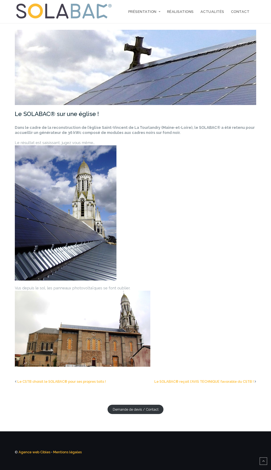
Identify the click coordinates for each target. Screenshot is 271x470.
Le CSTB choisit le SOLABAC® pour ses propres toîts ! (61, 382)
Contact (240, 12)
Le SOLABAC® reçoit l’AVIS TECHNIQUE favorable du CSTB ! (204, 382)
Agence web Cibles (34, 452)
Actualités (212, 12)
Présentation (142, 12)
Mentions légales (67, 452)
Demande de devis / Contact (136, 409)
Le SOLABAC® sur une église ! (57, 113)
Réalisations (180, 12)
